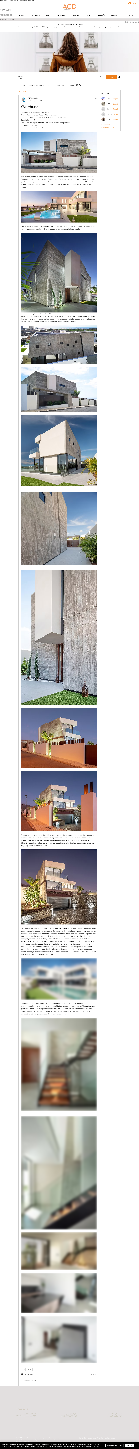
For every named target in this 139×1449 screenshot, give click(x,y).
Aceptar (129, 1445)
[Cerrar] (136, 1445)
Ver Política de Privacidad (90, 1446)
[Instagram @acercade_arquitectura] (126, 22)
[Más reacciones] (30, 1369)
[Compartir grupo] (119, 77)
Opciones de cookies (114, 1445)
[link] (36, 85)
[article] (58, 741)
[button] (115, 15)
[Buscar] (101, 77)
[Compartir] (95, 98)
